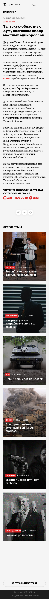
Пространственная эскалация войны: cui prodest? (19, 427)
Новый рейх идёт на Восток (24, 379)
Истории (10, 267)
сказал (6, 78)
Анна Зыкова (9, 22)
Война (9, 420)
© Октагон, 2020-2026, (24, 592)
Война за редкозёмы (19, 535)
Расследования (13, 531)
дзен (36, 198)
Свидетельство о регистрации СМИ (25, 596)
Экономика (11, 316)
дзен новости (17, 198)
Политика (10, 475)
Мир (8, 374)
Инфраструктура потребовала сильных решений (20, 323)
